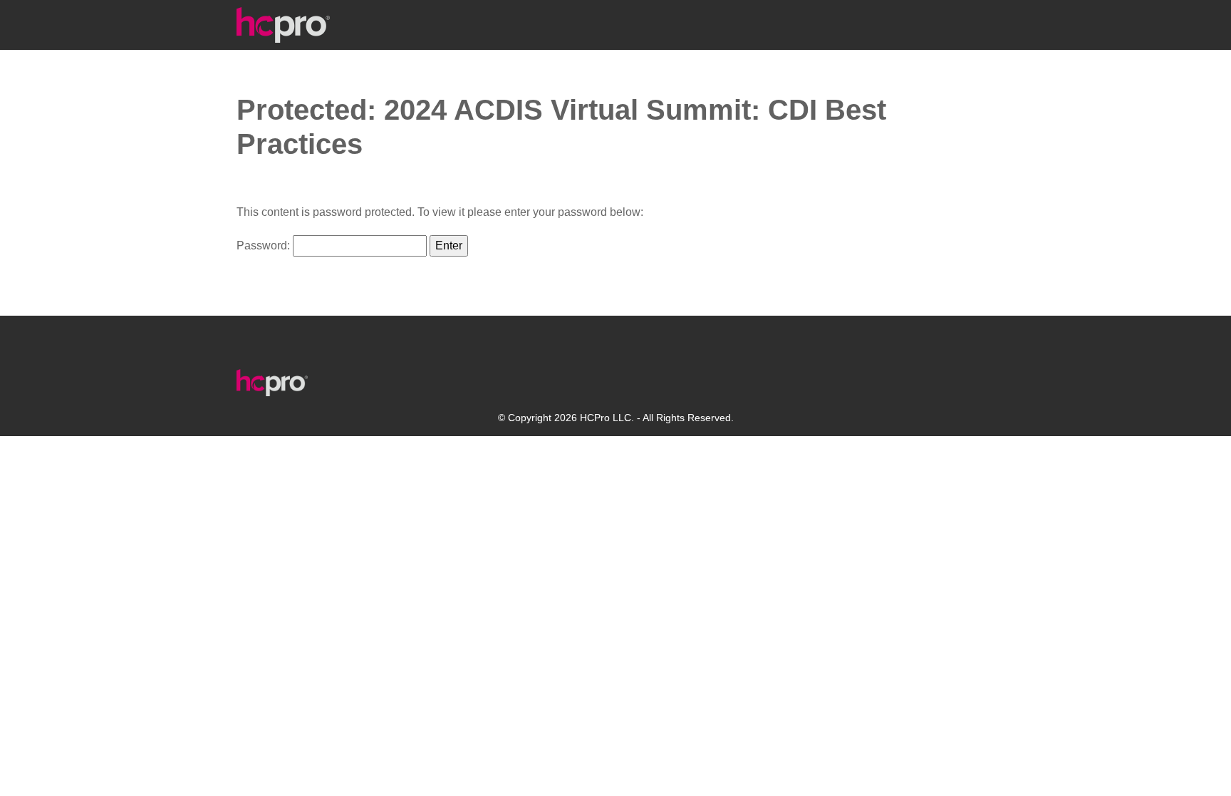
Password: (265, 245)
